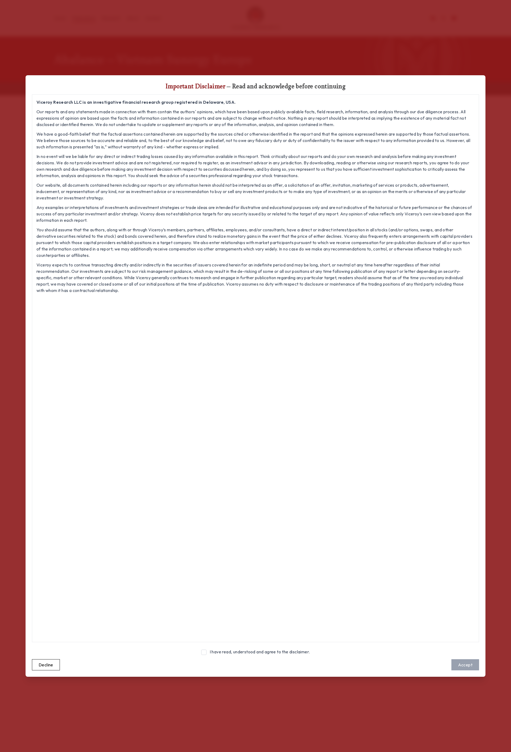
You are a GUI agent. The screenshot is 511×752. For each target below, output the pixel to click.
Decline (46, 664)
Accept (465, 664)
